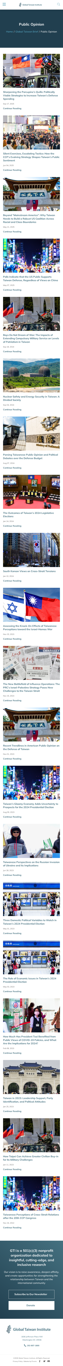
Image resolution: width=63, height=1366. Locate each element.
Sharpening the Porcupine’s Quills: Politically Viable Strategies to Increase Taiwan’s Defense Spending (30, 95)
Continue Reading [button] (12, 108)
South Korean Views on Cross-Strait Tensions (29, 571)
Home (9, 31)
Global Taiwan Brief (26, 31)
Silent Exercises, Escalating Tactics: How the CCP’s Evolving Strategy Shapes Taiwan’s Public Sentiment (31, 157)
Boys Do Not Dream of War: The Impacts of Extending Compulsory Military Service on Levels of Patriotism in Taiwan (31, 338)
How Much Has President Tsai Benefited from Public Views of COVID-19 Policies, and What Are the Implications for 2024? (29, 1040)
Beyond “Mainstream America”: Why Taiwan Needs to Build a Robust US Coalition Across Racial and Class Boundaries (29, 219)
